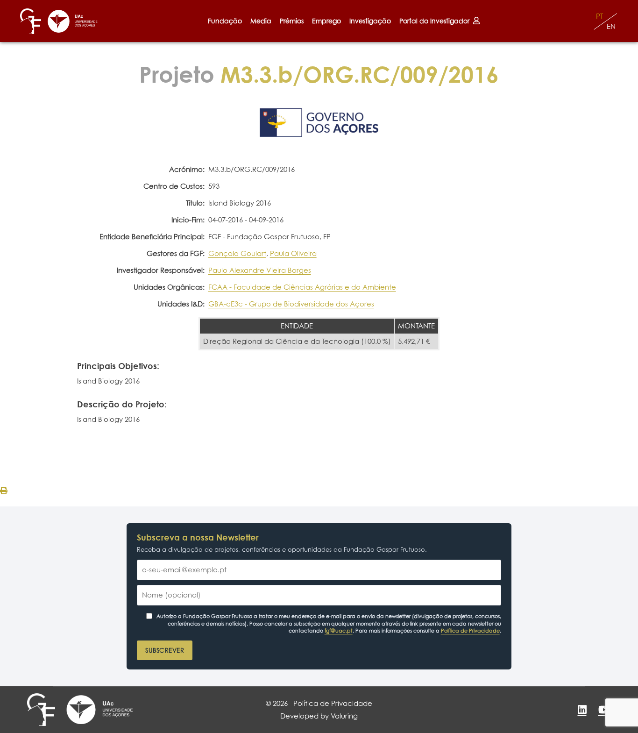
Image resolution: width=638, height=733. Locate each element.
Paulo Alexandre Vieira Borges (259, 270)
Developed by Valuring (319, 716)
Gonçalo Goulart (237, 253)
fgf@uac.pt (339, 630)
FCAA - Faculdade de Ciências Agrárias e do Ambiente (302, 287)
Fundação (225, 21)
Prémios (292, 21)
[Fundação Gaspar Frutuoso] (30, 21)
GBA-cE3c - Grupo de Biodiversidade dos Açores (291, 303)
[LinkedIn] (582, 710)
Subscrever (164, 650)
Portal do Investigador (436, 21)
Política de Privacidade (470, 630)
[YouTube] (604, 710)
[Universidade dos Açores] (72, 21)
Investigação (370, 21)
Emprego (326, 21)
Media (260, 21)
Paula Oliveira (293, 253)
